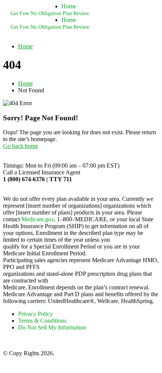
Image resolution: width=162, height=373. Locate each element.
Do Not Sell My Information (52, 327)
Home (68, 6)
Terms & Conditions (42, 320)
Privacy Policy (35, 314)
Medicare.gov (37, 219)
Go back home (20, 146)
